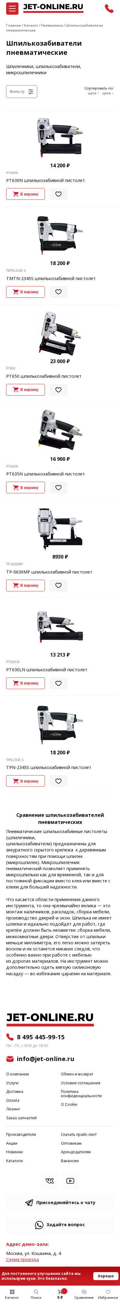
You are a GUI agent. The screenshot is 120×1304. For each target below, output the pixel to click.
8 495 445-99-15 (41, 1037)
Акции (12, 1144)
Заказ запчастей (21, 1118)
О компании (17, 1074)
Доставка (14, 1092)
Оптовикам (71, 1144)
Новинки (14, 1152)
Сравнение (84, 1297)
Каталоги (14, 1161)
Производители (21, 1135)
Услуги (12, 1083)
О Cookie (69, 1105)
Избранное (108, 1297)
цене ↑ (93, 93)
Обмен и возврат (77, 1074)
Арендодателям (76, 1152)
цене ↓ (108, 93)
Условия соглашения (80, 1083)
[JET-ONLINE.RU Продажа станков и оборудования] (53, 8)
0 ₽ (60, 1297)
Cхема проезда (22, 1260)
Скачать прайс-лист (79, 1135)
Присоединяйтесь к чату (65, 1203)
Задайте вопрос (65, 1225)
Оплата (12, 1101)
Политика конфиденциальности (81, 1094)
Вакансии (70, 1161)
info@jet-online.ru (45, 1059)
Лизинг (13, 1109)
